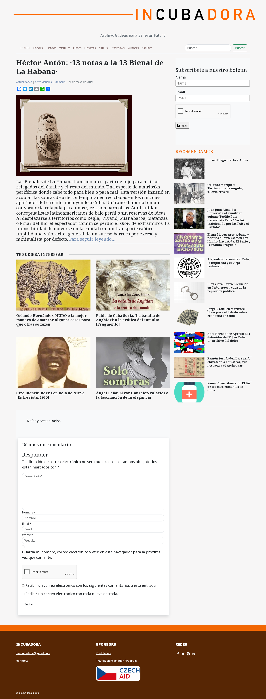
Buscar (240, 48)
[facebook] (178, 654)
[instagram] (188, 654)
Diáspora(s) (118, 48)
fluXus (103, 48)
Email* (26, 524)
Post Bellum (103, 653)
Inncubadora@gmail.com (33, 653)
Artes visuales (43, 82)
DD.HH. (25, 48)
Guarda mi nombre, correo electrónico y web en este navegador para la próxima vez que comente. (91, 555)
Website (27, 535)
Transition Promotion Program (116, 660)
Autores (133, 48)
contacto (22, 660)
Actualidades (24, 82)
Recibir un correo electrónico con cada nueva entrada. (71, 593)
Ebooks (38, 48)
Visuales (64, 48)
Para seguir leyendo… (92, 239)
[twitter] (183, 654)
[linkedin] (193, 654)
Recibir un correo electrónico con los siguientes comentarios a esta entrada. (91, 585)
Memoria (60, 82)
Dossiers (90, 48)
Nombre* (28, 512)
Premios (51, 48)
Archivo (147, 48)
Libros (77, 48)
